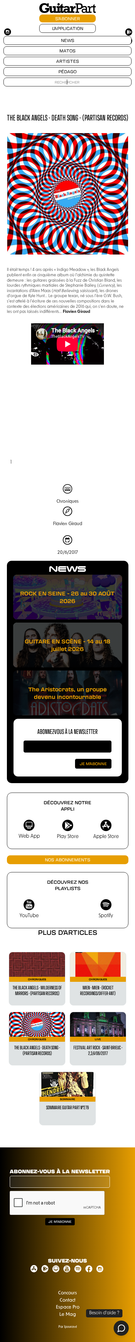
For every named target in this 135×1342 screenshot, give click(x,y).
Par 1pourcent (67, 1327)
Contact (67, 1300)
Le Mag (67, 1314)
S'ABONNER (67, 18)
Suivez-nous (67, 1260)
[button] (19, 421)
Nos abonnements (67, 860)
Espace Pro (67, 1307)
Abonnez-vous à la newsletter (67, 731)
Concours (67, 1293)
